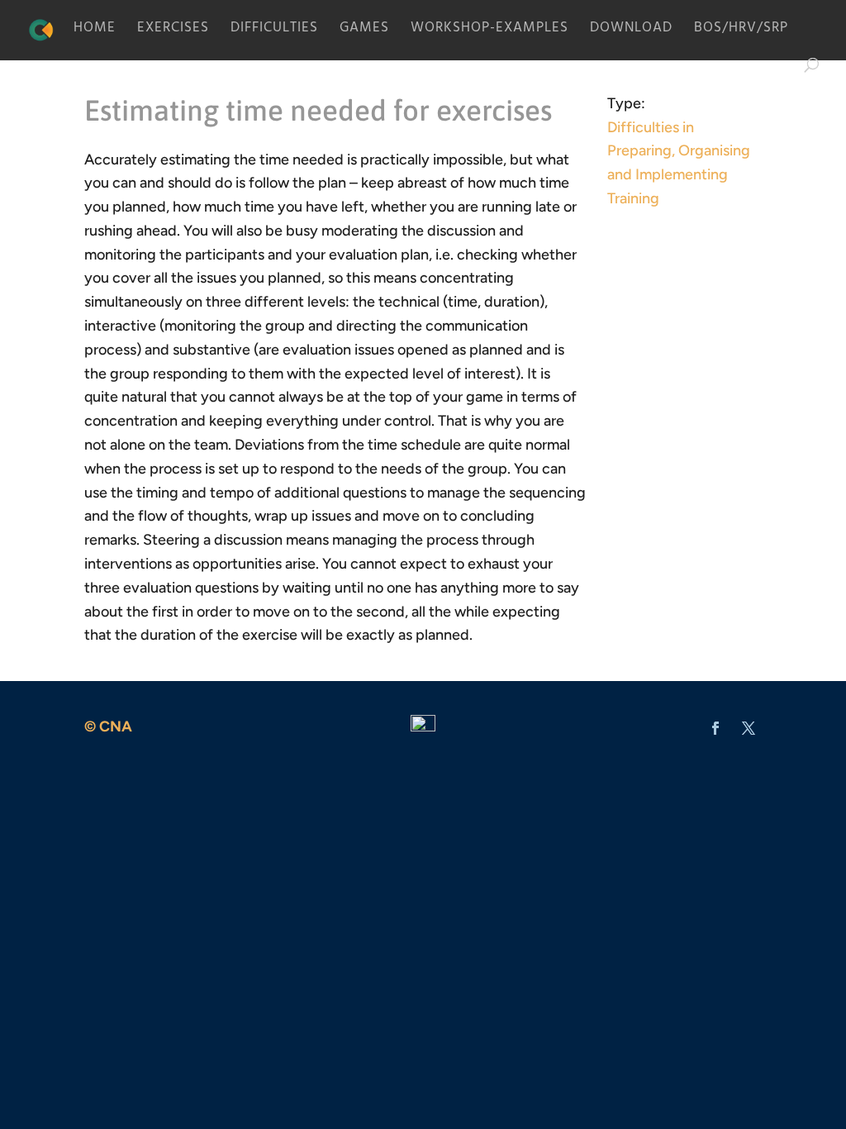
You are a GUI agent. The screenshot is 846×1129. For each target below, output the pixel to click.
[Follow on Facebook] (715, 728)
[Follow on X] (748, 728)
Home (95, 32)
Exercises (173, 32)
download (631, 32)
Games (364, 32)
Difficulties (274, 32)
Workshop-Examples (489, 32)
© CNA (108, 726)
